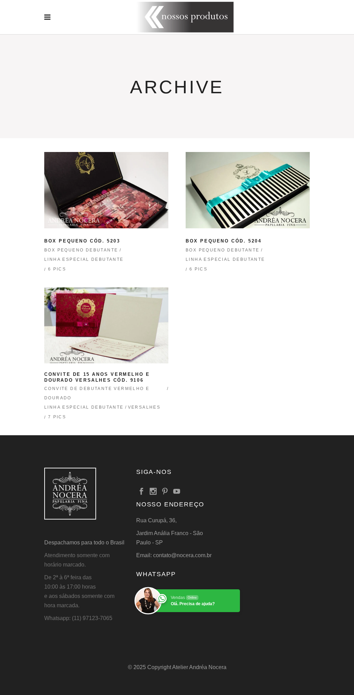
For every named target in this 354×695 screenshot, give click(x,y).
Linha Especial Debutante (84, 259)
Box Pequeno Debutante (81, 250)
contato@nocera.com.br (182, 555)
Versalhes (144, 407)
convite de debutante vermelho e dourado (96, 393)
